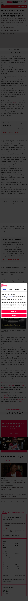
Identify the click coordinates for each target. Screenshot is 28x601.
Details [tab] (10, 289)
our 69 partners (9, 296)
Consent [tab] (4, 289)
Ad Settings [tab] (17, 289)
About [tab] (24, 289)
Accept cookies (14, 311)
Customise (14, 315)
